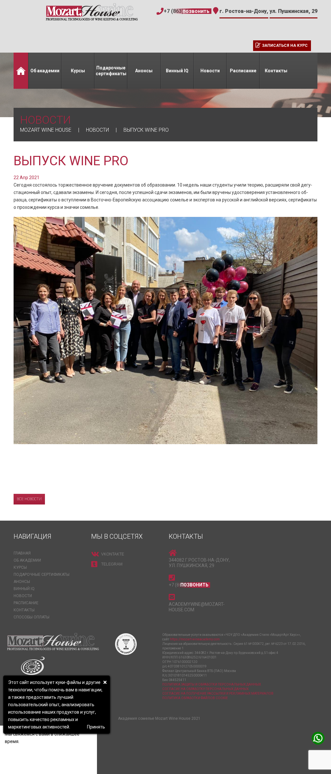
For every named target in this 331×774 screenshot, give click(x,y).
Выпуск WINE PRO (71, 160)
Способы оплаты (31, 617)
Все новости (29, 499)
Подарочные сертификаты (111, 70)
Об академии (44, 70)
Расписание (243, 70)
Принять (96, 726)
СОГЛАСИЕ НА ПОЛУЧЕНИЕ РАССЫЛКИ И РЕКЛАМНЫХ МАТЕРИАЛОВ (217, 693)
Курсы (78, 70)
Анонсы (144, 70)
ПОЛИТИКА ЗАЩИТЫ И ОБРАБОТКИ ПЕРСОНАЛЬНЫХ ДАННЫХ (211, 684)
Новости (210, 70)
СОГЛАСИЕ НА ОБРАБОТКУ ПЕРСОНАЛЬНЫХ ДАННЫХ (205, 689)
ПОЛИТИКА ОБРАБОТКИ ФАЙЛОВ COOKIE (195, 698)
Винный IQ (177, 70)
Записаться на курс (285, 45)
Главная (21, 71)
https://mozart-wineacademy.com (195, 639)
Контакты (276, 70)
